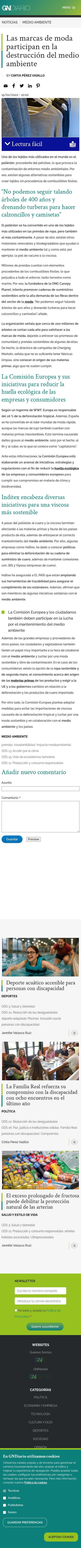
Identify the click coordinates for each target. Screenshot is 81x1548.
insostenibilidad (24, 745)
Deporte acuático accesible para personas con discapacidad (40, 985)
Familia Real (68, 1127)
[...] (40, 1361)
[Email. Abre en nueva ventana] (6, 85)
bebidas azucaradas (15, 1237)
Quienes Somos (41, 1352)
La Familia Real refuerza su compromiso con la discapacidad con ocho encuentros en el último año (41, 1095)
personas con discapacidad (20, 1024)
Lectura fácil (26, 144)
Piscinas (33, 1018)
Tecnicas (13, 1490)
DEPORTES (9, 996)
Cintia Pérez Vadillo (28, 75)
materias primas (23, 680)
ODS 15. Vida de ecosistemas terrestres (28, 757)
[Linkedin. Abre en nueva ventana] (30, 85)
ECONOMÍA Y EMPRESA (40, 1405)
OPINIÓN (40, 1447)
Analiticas (14, 1498)
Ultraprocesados (42, 1237)
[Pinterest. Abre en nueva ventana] (38, 85)
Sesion (12, 1512)
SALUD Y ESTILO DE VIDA (20, 1215)
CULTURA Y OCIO (40, 1422)
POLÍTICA (8, 1111)
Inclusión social (50, 1018)
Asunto (7, 782)
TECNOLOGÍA (40, 1414)
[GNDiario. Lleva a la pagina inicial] (16, 8)
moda (29, 302)
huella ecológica (66, 468)
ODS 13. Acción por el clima (20, 751)
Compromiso (49, 1134)
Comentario (10, 798)
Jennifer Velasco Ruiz (16, 1033)
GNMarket (40, 1369)
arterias (70, 1231)
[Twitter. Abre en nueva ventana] (22, 85)
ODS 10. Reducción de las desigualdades (30, 1012)
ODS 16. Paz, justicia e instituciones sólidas (30, 1127)
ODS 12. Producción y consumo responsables (32, 763)
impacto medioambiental (54, 745)
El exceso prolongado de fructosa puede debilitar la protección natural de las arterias (42, 1201)
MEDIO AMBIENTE (36, 22)
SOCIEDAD (40, 1439)
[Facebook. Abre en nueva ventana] (14, 85)
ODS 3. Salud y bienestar (18, 1006)
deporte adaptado (14, 1018)
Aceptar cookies (61, 1537)
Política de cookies (35, 1482)
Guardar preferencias (25, 1522)
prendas (7, 745)
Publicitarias (15, 1505)
